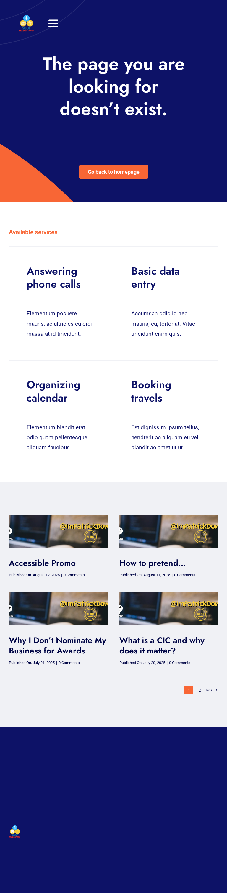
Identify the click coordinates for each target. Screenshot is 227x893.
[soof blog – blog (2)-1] (58, 517)
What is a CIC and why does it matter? (162, 645)
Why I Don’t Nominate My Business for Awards (57, 645)
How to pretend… (152, 563)
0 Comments (74, 575)
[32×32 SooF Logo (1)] (26, 17)
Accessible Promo (42, 563)
